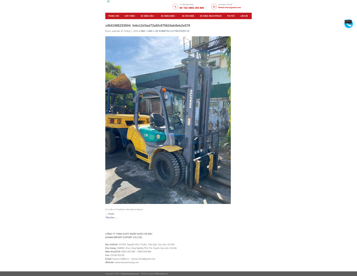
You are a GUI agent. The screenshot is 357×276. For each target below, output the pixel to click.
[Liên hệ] (348, 21)
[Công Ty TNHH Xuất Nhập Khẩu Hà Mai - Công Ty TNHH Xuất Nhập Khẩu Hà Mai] (127, 6)
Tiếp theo (111, 217)
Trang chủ (113, 16)
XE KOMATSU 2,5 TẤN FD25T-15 (172, 31)
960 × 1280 (146, 31)
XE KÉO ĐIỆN (188, 16)
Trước (109, 214)
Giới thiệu (130, 16)
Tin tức (231, 16)
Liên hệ (244, 16)
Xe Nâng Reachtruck (211, 16)
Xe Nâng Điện (167, 16)
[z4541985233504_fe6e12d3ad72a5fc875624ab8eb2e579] (168, 120)
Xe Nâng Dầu (147, 16)
